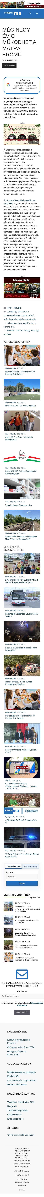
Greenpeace (23, 311)
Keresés (22, 883)
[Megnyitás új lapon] (22, 134)
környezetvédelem (12, 315)
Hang (35, 141)
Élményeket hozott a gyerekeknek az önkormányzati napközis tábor (27, 909)
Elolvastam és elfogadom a (23, 1004)
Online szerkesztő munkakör (20, 1135)
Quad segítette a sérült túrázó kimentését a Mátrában (26, 946)
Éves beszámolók (15, 1119)
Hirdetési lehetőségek (17, 1084)
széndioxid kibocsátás (14, 319)
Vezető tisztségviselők (17, 1110)
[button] (30, 13)
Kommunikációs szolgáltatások (21, 1080)
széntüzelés (30, 319)
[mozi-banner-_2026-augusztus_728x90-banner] (22, 7)
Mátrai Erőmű (28, 315)
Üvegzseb (11, 1106)
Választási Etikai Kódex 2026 (20, 1102)
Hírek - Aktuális (9, 65)
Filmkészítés (13, 1076)
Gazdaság (11, 311)
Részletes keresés (30, 866)
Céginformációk (14, 1115)
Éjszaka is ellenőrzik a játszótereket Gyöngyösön (25, 934)
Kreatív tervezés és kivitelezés (21, 1072)
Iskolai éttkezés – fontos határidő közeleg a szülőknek (26, 959)
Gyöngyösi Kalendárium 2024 (20, 1047)
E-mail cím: (22, 991)
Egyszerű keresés (13, 866)
